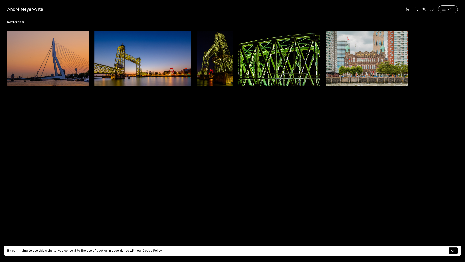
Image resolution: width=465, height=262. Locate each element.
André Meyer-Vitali (26, 9)
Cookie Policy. (153, 250)
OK (453, 250)
